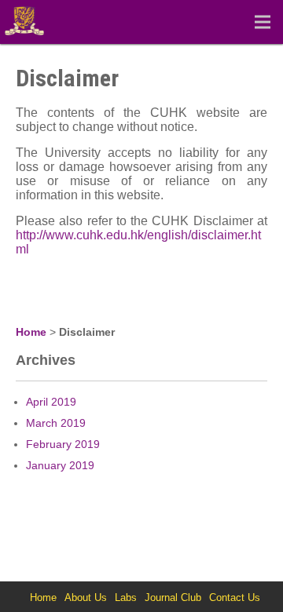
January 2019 (60, 465)
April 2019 (51, 401)
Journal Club (173, 597)
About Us (85, 597)
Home (31, 332)
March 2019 (56, 423)
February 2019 (63, 444)
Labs (126, 597)
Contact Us (234, 597)
